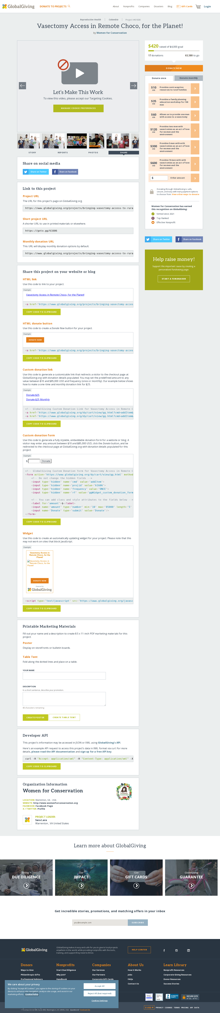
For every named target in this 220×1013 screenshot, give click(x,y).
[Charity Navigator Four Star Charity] (150, 997)
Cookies (168, 1007)
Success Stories (171, 983)
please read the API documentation (53, 751)
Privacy (159, 1007)
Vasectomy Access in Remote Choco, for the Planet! (55, 294)
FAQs (130, 979)
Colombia (113, 19)
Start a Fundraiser (174, 278)
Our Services (98, 970)
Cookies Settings (100, 1000)
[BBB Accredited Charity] (173, 997)
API (191, 1007)
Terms (177, 1007)
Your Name (28, 670)
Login (207, 6)
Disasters (158, 6)
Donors (26, 965)
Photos (93, 152)
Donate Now (174, 68)
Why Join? (61, 974)
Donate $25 (33, 395)
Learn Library (175, 965)
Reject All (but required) (99, 993)
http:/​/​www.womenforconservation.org (55, 803)
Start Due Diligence (66, 970)
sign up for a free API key (95, 751)
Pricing (185, 1007)
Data (196, 1007)
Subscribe (138, 922)
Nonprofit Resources (174, 970)
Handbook (61, 979)
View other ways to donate (185, 194)
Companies (144, 6)
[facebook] (164, 950)
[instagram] (176, 950)
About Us (136, 965)
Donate (53, 6)
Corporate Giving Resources (177, 974)
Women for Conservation (112, 32)
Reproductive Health (90, 19)
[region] (62, 994)
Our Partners (98, 974)
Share (123, 152)
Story (32, 152)
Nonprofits (128, 6)
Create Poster (35, 717)
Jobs (130, 974)
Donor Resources (172, 979)
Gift (186, 6)
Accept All (99, 986)
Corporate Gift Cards (102, 979)
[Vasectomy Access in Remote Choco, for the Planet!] (39, 568)
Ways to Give (27, 970)
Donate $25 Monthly (38, 399)
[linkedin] (188, 950)
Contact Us (133, 983)
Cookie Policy (31, 994)
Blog (170, 6)
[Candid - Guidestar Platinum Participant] (160, 997)
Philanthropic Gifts (30, 974)
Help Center (139, 949)
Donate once (159, 78)
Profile (41, 808)
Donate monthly (189, 78)
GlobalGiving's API (109, 742)
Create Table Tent (64, 717)
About (116, 6)
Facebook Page (44, 805)
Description (29, 686)
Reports (63, 152)
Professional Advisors (32, 979)
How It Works (134, 970)
